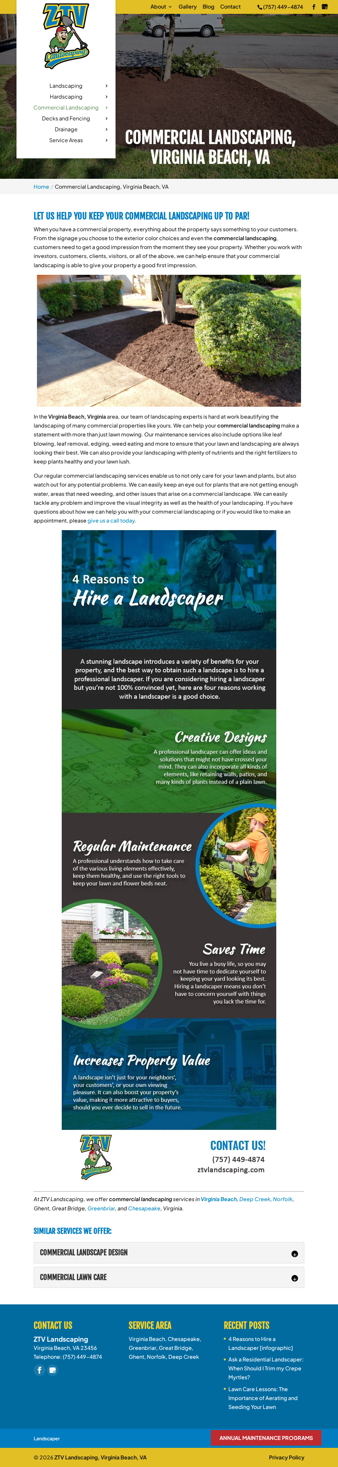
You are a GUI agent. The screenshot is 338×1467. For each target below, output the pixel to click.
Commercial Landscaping (66, 108)
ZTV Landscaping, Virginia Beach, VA (100, 1457)
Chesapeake (144, 1208)
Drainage (66, 130)
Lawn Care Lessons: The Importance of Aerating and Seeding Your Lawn (263, 1398)
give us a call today (111, 520)
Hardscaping (66, 97)
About (158, 7)
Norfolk (282, 1199)
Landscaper (47, 1438)
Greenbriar (101, 1208)
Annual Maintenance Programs (266, 1437)
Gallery (188, 7)
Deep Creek (254, 1199)
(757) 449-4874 (283, 6)
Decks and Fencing (66, 119)
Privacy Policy (286, 1457)
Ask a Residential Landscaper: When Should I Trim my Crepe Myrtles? (266, 1368)
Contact (230, 7)
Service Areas (66, 141)
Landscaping (66, 86)
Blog (208, 7)
